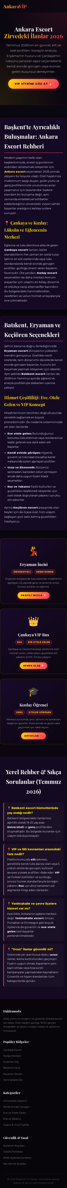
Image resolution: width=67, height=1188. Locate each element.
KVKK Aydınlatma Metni (17, 1157)
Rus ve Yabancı (12, 1118)
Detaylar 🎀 (33, 736)
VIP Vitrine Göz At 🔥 (33, 83)
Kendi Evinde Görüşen (16, 1106)
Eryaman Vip (11, 1061)
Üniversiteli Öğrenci (15, 1100)
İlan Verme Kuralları (14, 1163)
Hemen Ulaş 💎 (33, 665)
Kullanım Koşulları (14, 1145)
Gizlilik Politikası (13, 1151)
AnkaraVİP (15, 6)
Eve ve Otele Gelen (14, 1112)
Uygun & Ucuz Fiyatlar (16, 1124)
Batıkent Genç (11, 1067)
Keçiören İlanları (12, 1074)
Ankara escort (15, 171)
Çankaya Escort (12, 1049)
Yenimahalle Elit (12, 1079)
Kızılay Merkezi (12, 1055)
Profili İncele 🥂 (33, 595)
